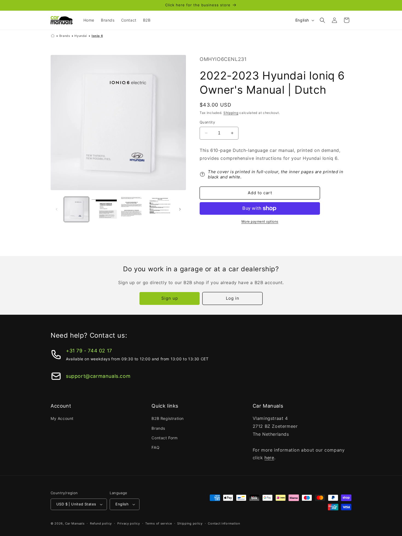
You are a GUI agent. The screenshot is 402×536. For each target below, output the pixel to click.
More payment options (259, 221)
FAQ (155, 447)
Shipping (230, 113)
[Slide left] (57, 209)
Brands (64, 36)
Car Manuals (75, 523)
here (269, 457)
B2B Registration (168, 418)
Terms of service (158, 523)
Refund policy (101, 523)
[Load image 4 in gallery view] (159, 209)
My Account (62, 418)
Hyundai (80, 36)
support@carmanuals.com (98, 376)
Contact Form (164, 437)
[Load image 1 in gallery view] (76, 209)
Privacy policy (128, 523)
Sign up (169, 298)
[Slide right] (180, 209)
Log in (232, 298)
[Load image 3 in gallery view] (132, 209)
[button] (322, 20)
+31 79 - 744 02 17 (89, 351)
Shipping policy (190, 523)
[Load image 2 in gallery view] (104, 209)
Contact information (224, 523)
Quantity (207, 122)
